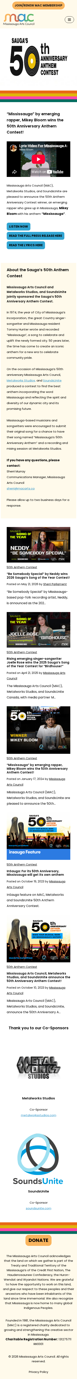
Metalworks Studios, (21, 380)
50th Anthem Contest (22, 567)
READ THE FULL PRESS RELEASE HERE (35, 236)
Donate (38, 1240)
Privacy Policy (38, 1372)
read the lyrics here (26, 245)
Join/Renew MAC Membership (38, 5)
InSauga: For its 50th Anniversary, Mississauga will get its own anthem (35, 873)
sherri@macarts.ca (21, 488)
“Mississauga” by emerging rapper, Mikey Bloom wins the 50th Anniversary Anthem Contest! (37, 768)
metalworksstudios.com (38, 1115)
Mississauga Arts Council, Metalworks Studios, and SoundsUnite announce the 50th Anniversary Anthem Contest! (38, 977)
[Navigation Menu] (69, 19)
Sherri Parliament (55, 584)
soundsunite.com (38, 1208)
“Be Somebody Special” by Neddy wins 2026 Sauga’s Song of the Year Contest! (38, 576)
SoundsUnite (52, 380)
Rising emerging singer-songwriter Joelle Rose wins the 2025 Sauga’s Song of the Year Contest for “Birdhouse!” (38, 662)
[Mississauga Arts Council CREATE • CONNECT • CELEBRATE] (19, 20)
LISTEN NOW (18, 226)
